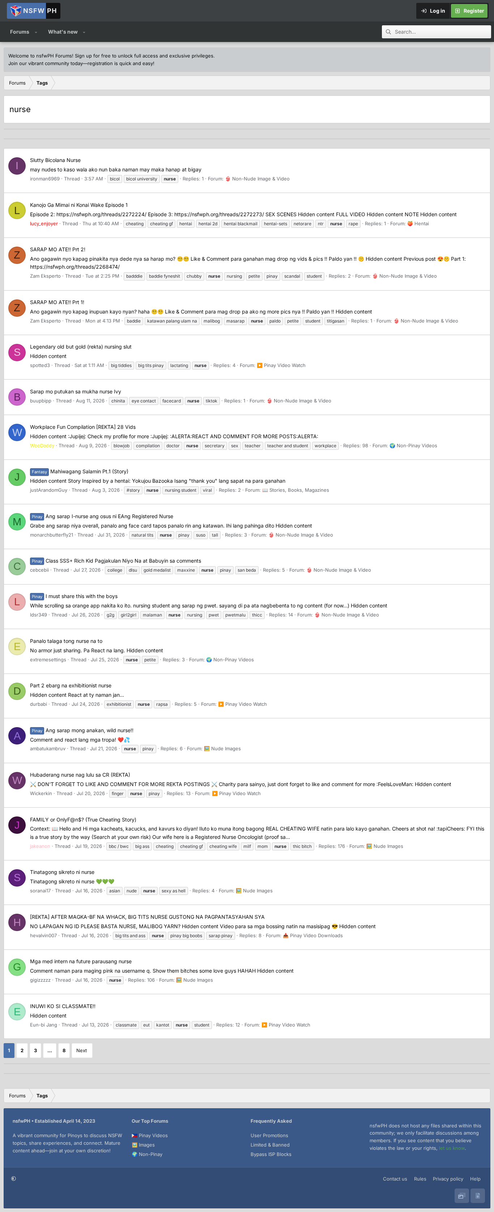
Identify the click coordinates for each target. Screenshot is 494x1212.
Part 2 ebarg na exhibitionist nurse (70, 685)
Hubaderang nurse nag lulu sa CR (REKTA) (80, 775)
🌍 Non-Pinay (147, 1154)
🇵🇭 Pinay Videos (150, 1135)
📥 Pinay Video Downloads (313, 935)
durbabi (38, 704)
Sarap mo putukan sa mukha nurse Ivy (75, 391)
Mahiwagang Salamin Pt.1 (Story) (80, 471)
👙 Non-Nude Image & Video (257, 179)
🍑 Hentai (418, 223)
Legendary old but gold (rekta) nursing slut (81, 346)
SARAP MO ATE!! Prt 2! (57, 249)
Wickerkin (41, 793)
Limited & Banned (270, 1145)
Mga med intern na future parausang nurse (81, 961)
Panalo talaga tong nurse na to (66, 641)
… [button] (49, 1050)
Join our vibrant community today (45, 63)
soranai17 (40, 890)
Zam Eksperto (45, 276)
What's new (63, 32)
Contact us (395, 1179)
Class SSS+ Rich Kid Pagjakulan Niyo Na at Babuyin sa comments (116, 561)
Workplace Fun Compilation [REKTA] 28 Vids (83, 427)
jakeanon (40, 846)
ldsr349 (38, 615)
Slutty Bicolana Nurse (55, 160)
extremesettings (48, 659)
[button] (36, 32)
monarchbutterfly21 (51, 535)
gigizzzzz (40, 980)
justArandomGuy (48, 490)
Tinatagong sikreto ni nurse (62, 872)
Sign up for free (93, 56)
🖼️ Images (143, 1145)
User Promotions (269, 1135)
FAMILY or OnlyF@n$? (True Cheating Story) (83, 819)
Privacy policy (448, 1179)
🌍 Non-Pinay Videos (413, 445)
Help (475, 1179)
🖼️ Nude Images (222, 748)
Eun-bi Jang (43, 1025)
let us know (452, 1148)
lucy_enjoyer (44, 223)
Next (81, 1050)
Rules (420, 1179)
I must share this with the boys (75, 596)
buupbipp (40, 401)
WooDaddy (42, 445)
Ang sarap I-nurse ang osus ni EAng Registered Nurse (102, 516)
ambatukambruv (47, 748)
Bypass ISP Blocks (271, 1154)
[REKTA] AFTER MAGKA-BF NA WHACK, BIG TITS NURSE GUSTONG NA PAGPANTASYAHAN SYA (147, 917)
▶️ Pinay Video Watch (281, 365)
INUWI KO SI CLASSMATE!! (62, 1006)
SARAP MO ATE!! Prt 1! (57, 302)
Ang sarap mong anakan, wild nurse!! (82, 730)
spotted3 (40, 365)
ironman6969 (45, 179)
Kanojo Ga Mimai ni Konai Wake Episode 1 (79, 205)
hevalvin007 (43, 935)
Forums (19, 32)
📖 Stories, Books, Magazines (295, 490)
